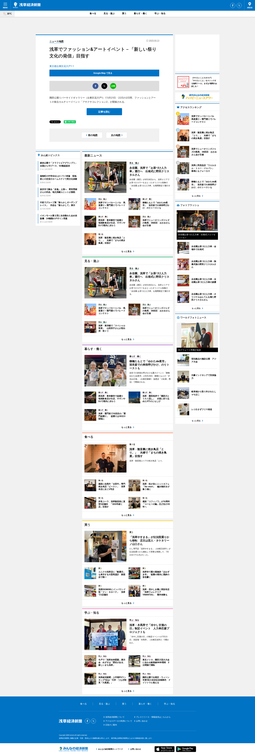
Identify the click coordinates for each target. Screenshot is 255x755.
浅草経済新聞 (26, 5)
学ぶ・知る (160, 13)
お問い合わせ (142, 721)
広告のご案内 (111, 725)
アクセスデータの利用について (118, 721)
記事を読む (104, 111)
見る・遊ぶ (109, 13)
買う (124, 13)
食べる (93, 13)
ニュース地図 (56, 41)
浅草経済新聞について (115, 717)
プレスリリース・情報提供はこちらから (153, 717)
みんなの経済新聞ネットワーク (73, 749)
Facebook (232, 5)
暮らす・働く (140, 13)
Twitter (239, 5)
